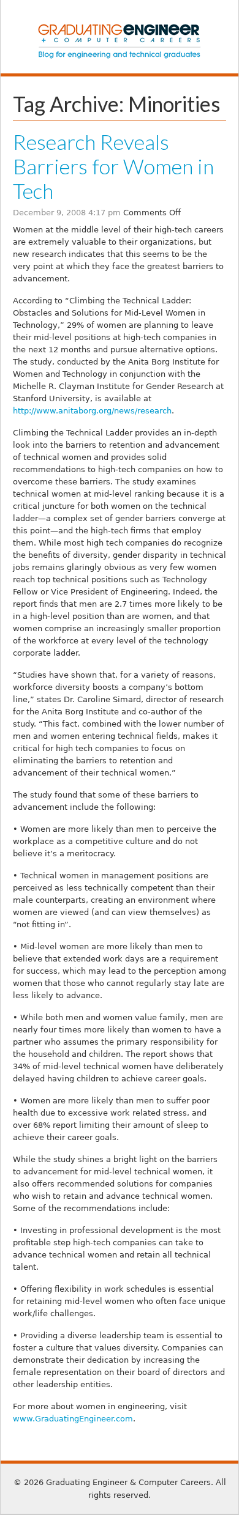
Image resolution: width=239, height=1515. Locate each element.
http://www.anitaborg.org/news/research (92, 410)
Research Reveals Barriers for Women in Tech (113, 166)
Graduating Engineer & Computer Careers (119, 41)
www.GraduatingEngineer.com (73, 1418)
